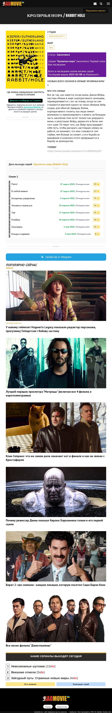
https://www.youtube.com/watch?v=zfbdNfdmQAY (74, 151)
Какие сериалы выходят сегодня (56, 656)
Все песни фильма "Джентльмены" (28, 645)
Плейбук (15, 220)
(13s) (33, 666)
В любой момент (19, 191)
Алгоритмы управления (23, 198)
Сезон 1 (13, 176)
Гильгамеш (16, 227)
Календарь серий (81, 684)
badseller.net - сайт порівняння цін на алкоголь (50, 712)
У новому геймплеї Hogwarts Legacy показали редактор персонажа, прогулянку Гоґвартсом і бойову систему (51, 329)
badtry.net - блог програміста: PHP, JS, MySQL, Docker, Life (90, 712)
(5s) (28, 672)
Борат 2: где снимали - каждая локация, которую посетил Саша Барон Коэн (55, 585)
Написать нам (62, 707)
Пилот (14, 184)
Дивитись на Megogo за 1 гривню (25, 101)
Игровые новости (13, 323)
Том (13, 212)
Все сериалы (30, 684)
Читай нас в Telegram (58, 257)
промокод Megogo (32, 107)
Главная (48, 707)
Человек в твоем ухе (21, 205)
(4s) (44, 678)
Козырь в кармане (20, 234)
